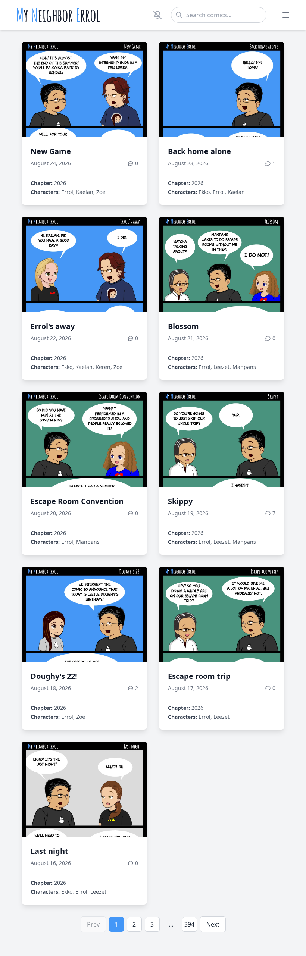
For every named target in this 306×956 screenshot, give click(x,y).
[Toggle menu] (285, 14)
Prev (93, 924)
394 (189, 924)
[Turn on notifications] (157, 14)
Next (212, 924)
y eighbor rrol (58, 15)
